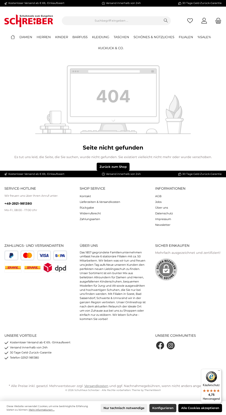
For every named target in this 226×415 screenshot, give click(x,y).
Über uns (161, 207)
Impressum (163, 219)
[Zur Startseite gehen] (28, 20)
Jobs (158, 202)
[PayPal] (11, 255)
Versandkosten (96, 386)
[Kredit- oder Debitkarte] (36, 255)
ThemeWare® (152, 390)
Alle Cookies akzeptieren (200, 408)
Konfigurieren (162, 408)
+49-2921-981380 (18, 204)
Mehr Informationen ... (42, 409)
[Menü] (219, 371)
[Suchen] (166, 20)
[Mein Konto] (204, 20)
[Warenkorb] (217, 20)
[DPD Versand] (55, 268)
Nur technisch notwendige (124, 408)
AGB (158, 196)
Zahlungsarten (90, 219)
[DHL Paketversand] (13, 268)
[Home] (15, 37)
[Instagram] (171, 345)
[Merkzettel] (190, 20)
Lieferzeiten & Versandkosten (100, 202)
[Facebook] (160, 345)
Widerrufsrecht (90, 213)
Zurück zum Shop (113, 166)
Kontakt (85, 196)
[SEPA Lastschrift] (60, 255)
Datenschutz (164, 213)
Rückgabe (87, 207)
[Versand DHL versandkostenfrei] (32, 268)
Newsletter (162, 224)
